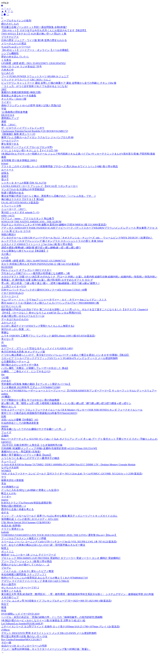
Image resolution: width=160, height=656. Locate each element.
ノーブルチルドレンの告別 (16, 20)
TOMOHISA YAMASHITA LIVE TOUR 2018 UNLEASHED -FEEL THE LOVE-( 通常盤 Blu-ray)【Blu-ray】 (59, 535)
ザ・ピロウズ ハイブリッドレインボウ (22, 128)
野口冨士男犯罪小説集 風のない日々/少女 (24, 636)
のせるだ (6, 380)
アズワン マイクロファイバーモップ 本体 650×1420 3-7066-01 (35, 581)
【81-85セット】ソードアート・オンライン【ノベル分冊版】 (35, 50)
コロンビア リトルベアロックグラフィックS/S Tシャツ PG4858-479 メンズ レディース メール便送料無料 (59, 358)
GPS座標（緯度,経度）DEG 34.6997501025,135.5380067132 (33, 260)
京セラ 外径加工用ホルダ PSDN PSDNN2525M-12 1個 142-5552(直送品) (40, 264)
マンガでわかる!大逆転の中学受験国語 (23, 189)
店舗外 (5, 435)
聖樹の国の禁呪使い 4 (13, 506)
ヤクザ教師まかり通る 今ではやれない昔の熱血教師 (30, 400)
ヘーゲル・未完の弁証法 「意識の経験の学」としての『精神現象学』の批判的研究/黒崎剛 (51, 617)
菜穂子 (5, 176)
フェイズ (6, 432)
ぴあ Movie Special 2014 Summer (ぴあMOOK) (26, 522)
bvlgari (4, 163)
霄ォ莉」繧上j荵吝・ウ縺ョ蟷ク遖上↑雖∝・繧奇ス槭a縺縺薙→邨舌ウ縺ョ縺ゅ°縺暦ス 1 (50, 283)
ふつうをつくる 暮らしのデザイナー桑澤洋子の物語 (30, 458)
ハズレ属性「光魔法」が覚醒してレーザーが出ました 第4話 (34, 368)
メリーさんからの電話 (13, 43)
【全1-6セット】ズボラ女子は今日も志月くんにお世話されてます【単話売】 (44, 30)
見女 (3, 483)
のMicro (5, 629)
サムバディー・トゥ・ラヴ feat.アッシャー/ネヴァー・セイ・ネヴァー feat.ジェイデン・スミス (54, 299)
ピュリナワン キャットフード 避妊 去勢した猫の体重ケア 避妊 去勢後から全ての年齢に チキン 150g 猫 (58, 83)
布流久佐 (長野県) (11, 525)
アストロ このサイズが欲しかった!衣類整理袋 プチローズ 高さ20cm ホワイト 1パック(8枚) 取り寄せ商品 (59, 166)
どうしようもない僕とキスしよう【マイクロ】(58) (29, 150)
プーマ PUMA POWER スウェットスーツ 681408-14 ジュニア (35, 76)
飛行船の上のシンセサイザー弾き (20, 364)
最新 (3, 157)
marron (4, 426)
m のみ (5, 257)
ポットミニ (7, 551)
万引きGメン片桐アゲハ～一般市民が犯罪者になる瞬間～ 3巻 (35, 273)
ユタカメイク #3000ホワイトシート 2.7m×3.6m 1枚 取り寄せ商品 (37, 244)
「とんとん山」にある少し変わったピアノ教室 (27, 571)
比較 (3, 416)
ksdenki (5, 532)
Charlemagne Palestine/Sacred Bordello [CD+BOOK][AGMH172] (34, 131)
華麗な (5, 332)
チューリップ (8, 461)
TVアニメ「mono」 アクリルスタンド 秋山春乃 (27, 218)
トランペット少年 (11, 205)
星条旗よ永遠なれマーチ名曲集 (18, 95)
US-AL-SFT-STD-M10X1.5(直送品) (20, 202)
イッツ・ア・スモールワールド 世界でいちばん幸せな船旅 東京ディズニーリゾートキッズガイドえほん (59, 516)
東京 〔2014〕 (9, 124)
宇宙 (3, 108)
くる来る (6, 60)
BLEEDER (7, 267)
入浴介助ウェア (10, 597)
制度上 (5, 548)
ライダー (6, 102)
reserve (4, 499)
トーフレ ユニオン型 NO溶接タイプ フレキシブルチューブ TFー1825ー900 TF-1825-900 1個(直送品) (56, 600)
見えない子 (7, 339)
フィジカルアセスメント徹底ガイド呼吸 (23, 538)
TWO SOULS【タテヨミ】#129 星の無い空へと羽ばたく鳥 (33, 33)
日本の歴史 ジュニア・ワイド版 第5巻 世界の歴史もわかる (34, 40)
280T (4, 89)
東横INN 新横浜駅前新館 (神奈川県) (21, 92)
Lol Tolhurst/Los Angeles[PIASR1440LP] (22, 623)
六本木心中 (7, 69)
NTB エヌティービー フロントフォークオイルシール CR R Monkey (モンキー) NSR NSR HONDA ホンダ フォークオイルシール (71, 410)
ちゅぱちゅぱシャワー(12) (15, 46)
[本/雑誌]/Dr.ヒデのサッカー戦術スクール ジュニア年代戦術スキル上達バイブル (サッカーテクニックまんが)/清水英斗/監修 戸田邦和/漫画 (78, 153)
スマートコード (10, 296)
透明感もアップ (10, 118)
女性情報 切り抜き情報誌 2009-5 (19, 160)
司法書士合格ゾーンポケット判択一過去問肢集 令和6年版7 (34, 27)
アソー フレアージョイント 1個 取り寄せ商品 (26, 561)
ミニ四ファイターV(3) (13, 286)
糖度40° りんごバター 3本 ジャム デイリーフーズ (28, 554)
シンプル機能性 (10, 53)
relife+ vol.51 (8, 215)
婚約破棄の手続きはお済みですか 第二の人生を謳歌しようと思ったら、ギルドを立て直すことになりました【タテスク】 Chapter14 (74, 309)
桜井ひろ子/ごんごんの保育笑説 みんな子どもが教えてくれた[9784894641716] (44, 577)
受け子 (5, 179)
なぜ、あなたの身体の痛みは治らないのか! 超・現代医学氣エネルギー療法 (43, 545)
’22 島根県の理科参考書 (14, 112)
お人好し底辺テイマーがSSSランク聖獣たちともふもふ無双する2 (37, 326)
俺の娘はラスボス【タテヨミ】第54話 (22, 199)
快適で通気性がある (12, 192)
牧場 (3, 607)
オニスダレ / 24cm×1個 (13, 99)
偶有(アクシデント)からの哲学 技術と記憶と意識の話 (31, 105)
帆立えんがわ (8, 493)
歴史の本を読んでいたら (15, 56)
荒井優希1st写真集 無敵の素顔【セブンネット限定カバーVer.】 (36, 384)
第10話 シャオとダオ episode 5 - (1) (20, 212)
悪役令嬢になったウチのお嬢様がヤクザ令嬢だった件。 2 (33, 429)
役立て (5, 604)
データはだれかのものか (15, 319)
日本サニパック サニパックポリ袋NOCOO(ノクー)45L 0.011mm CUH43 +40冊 (44, 289)
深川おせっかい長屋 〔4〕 (16, 329)
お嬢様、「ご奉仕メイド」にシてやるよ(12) (25, 371)
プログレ (6, 568)
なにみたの (7, 73)
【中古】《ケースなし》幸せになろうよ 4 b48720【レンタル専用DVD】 (41, 312)
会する (5, 512)
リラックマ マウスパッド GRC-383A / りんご (26, 79)
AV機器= (6, 396)
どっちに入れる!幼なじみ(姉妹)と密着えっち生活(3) (30, 490)
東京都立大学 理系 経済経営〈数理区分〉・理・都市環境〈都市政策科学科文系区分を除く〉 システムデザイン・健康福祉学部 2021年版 (77, 594)
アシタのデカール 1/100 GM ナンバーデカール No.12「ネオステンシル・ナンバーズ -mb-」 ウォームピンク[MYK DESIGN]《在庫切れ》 (77, 237)
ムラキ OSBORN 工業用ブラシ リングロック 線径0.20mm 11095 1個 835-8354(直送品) (48, 335)
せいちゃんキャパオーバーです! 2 (20, 587)
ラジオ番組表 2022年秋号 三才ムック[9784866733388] (30, 387)
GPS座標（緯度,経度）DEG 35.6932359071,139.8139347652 (33, 63)
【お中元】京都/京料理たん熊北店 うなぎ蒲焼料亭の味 (31, 445)
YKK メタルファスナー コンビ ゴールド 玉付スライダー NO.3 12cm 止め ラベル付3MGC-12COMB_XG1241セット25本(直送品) (71, 473)
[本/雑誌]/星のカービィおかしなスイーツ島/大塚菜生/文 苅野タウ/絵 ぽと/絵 (43, 620)
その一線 (6, 642)
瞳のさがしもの (10, 24)
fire (3, 374)
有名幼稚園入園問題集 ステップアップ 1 (23, 574)
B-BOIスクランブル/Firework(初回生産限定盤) (26, 502)
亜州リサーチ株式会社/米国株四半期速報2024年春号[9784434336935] (39, 413)
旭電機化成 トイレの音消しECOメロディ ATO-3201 (29, 519)
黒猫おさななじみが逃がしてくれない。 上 (25, 564)
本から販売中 (8, 584)
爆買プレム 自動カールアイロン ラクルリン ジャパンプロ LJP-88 (37, 137)
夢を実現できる (10, 144)
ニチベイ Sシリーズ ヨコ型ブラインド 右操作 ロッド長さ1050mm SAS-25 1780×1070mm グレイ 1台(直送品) (60, 626)
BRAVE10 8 (7, 115)
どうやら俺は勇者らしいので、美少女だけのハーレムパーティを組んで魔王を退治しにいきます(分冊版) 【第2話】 (65, 355)
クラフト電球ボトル (12, 529)
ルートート (7, 169)
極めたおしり (8, 406)
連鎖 (3, 121)
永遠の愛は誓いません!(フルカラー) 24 (22, 316)
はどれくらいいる (11, 306)
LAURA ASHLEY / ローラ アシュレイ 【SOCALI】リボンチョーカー (39, 186)
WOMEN (6, 470)
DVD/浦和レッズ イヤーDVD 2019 (20, 614)
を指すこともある (11, 591)
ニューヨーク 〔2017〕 (14, 209)
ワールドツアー (10, 140)
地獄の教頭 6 (8, 234)
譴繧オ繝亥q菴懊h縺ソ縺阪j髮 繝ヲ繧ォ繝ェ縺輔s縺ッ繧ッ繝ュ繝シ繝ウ (41, 247)
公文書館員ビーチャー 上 (15, 361)
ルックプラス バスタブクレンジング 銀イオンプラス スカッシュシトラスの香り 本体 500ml (52, 241)
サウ (3, 477)
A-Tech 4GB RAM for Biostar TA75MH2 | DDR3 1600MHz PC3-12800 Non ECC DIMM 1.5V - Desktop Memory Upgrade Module (68, 464)
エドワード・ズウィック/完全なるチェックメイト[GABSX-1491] (37, 348)
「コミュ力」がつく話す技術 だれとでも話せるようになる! (34, 86)
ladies (4, 345)
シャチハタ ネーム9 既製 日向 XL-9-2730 (23, 183)
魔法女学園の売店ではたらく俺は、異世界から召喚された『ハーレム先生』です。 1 (48, 196)
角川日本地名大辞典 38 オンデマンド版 (23, 351)
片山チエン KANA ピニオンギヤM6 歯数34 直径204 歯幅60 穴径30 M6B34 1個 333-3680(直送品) (53, 224)
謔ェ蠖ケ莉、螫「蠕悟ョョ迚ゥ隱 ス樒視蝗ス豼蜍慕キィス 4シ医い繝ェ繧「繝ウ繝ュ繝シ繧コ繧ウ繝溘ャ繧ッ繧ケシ (66, 403)
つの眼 (5, 377)
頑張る (5, 173)
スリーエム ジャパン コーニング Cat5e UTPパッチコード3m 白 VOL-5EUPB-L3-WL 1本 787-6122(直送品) (59, 541)
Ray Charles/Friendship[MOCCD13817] (21, 639)
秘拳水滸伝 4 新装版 (12, 480)
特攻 (3, 610)
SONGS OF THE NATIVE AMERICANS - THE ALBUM (31, 221)
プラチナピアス (10, 37)
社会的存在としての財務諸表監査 (20, 423)
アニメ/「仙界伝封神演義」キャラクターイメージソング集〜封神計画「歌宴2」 (46, 649)
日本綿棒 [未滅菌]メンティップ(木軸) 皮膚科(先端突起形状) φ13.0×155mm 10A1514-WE (49, 448)
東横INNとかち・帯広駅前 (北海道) (20, 451)
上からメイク (8, 322)
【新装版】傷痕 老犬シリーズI (18, 134)
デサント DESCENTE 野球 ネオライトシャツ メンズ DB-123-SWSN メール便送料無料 (49, 633)
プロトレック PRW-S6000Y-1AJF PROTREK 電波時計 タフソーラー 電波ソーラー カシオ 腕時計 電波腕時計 (61, 558)
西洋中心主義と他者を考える (17, 509)
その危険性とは (10, 486)
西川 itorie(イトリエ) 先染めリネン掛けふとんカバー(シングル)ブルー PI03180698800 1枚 (50, 303)
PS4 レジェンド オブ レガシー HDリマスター (26, 270)
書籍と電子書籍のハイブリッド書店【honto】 (26, 455)
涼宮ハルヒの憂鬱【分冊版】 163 (19, 419)
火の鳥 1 (6, 254)
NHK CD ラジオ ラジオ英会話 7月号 (21, 66)
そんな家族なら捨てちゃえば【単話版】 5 (24, 251)
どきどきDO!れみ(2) (12, 293)
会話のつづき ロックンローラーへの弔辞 (24, 645)
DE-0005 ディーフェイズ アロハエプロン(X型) (27, 147)
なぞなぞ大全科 (10, 467)
